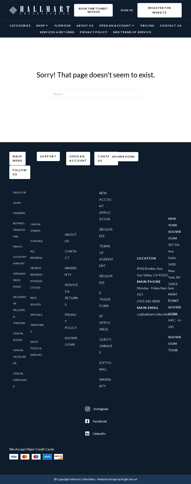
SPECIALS (36, 314)
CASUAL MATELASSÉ (20, 380)
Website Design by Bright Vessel (117, 479)
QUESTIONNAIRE (105, 345)
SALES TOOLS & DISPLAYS (36, 348)
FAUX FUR (19, 192)
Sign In (127, 10)
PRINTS (17, 246)
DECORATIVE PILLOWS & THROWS (19, 310)
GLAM (17, 202)
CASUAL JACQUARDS (19, 356)
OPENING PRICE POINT (19, 280)
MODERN (19, 213)
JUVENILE (36, 241)
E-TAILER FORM (104, 299)
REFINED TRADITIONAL (19, 229)
